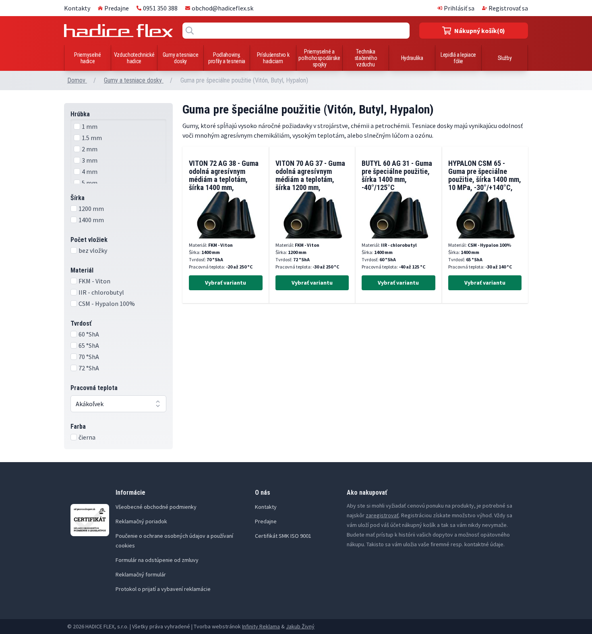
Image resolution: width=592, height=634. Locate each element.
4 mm (89, 171)
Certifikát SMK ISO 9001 (283, 535)
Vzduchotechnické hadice (134, 58)
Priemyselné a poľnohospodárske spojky (319, 58)
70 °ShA (89, 357)
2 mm (89, 149)
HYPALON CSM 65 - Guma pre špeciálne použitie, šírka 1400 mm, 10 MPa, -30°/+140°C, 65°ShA (484, 179)
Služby (505, 58)
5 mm (89, 183)
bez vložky (93, 250)
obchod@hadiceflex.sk (222, 8)
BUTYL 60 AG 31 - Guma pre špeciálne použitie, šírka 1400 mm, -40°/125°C (397, 175)
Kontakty (77, 8)
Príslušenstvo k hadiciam (273, 58)
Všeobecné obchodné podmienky (156, 506)
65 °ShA (89, 345)
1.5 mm (92, 138)
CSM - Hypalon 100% (107, 303)
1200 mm (91, 208)
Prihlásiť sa (459, 8)
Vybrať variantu (225, 282)
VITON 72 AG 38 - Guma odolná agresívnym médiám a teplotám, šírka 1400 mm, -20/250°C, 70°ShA (224, 179)
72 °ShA (89, 368)
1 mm (89, 126)
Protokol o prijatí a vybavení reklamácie (163, 589)
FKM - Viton (94, 281)
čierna (87, 437)
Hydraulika (412, 58)
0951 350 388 (160, 8)
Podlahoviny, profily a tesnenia (226, 58)
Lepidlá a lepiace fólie (458, 58)
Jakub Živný (300, 626)
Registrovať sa (508, 8)
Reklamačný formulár (141, 574)
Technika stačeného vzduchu (365, 58)
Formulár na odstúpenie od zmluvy (157, 560)
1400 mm (91, 220)
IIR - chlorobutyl (101, 292)
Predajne (116, 8)
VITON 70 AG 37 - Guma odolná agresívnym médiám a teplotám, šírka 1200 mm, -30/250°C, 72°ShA (310, 179)
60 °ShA (89, 334)
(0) (479, 31)
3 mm (89, 160)
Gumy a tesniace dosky (181, 58)
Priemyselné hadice (87, 58)
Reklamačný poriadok (141, 521)
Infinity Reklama (261, 626)
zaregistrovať (382, 515)
